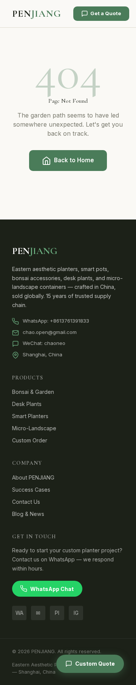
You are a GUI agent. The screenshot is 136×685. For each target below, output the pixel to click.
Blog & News (28, 514)
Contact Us (26, 501)
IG (76, 613)
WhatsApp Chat (52, 589)
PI (57, 613)
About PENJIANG (33, 477)
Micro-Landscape (34, 428)
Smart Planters (30, 416)
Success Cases (31, 489)
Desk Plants (27, 404)
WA (19, 613)
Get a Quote (105, 13)
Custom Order (29, 440)
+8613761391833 (69, 321)
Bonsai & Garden (33, 392)
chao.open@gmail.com (50, 332)
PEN (36, 13)
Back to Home (74, 160)
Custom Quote (95, 663)
